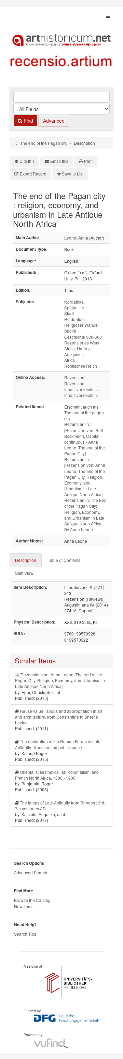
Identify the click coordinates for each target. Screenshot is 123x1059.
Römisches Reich (80, 366)
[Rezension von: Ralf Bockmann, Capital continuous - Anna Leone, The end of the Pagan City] (84, 442)
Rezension (74, 377)
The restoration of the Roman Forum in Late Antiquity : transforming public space (57, 744)
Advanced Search (30, 872)
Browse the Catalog (32, 900)
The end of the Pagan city (43, 143)
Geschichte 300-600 (83, 337)
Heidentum (74, 319)
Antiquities (74, 354)
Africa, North (75, 348)
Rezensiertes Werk (81, 343)
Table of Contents (64, 560)
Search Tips (25, 934)
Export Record (33, 173)
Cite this (27, 161)
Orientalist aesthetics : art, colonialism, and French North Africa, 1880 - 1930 (57, 775)
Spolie (70, 331)
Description (25, 560)
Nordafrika (74, 302)
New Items (23, 906)
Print (88, 161)
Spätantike (74, 307)
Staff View (24, 573)
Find (27, 120)
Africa (69, 360)
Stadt (69, 313)
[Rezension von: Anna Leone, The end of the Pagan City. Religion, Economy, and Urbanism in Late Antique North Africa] (84, 479)
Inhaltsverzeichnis (81, 389)
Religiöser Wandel (81, 325)
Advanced (54, 120)
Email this (59, 161)
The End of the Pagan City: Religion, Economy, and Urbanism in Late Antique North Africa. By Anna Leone (85, 514)
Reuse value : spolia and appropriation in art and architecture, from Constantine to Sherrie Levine (58, 716)
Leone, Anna (76, 238)
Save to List (72, 173)
